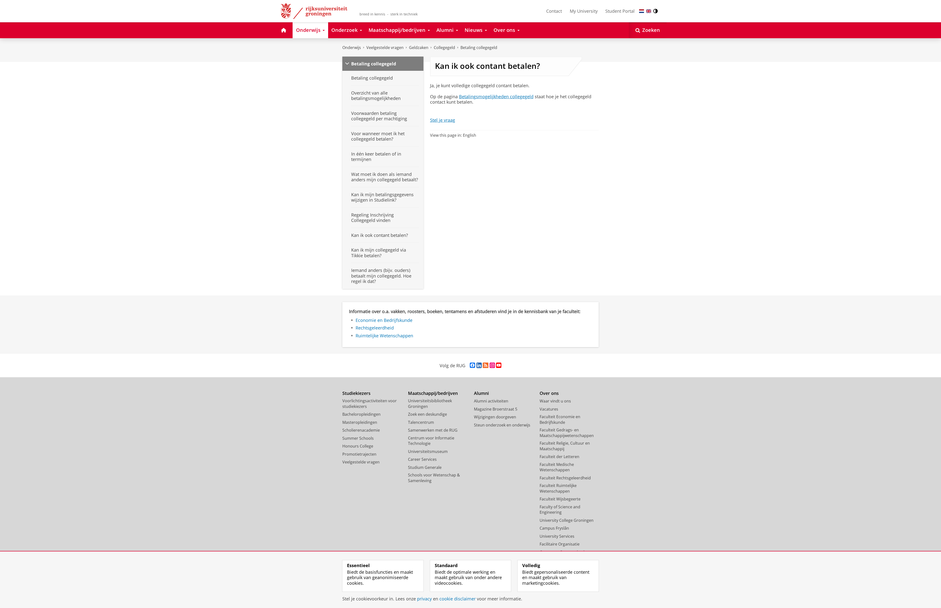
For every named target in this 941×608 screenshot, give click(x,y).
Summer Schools (358, 438)
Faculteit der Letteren (559, 456)
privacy (424, 599)
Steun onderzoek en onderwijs (502, 425)
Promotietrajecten (359, 454)
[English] (648, 11)
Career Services (422, 459)
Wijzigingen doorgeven (495, 417)
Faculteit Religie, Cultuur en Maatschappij (565, 445)
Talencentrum (421, 422)
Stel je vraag (442, 120)
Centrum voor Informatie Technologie (431, 440)
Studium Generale (425, 467)
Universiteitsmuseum (428, 451)
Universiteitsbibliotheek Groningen (430, 403)
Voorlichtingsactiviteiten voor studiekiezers (369, 403)
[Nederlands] (641, 11)
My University (584, 11)
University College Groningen (567, 520)
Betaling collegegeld (478, 47)
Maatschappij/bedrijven (433, 393)
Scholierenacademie (361, 430)
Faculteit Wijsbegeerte (560, 499)
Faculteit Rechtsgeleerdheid (565, 478)
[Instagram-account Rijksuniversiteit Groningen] (492, 365)
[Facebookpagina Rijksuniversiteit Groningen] (472, 365)
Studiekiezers (356, 393)
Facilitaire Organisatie (560, 544)
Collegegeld (444, 47)
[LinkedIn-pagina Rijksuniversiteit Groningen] (479, 365)
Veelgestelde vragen (385, 47)
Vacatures (549, 409)
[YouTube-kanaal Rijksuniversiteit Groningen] (498, 365)
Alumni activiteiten (491, 401)
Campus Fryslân (554, 528)
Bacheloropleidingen (361, 414)
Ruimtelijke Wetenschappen (384, 336)
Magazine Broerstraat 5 (495, 409)
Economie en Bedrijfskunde (384, 320)
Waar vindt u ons (555, 401)
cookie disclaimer (457, 599)
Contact (554, 11)
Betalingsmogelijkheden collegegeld (496, 96)
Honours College (357, 446)
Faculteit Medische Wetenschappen (557, 467)
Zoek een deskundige (427, 414)
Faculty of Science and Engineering (560, 509)
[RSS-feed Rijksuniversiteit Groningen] (485, 365)
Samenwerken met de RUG (433, 430)
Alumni (481, 393)
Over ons (549, 393)
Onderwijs (351, 47)
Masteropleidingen (359, 422)
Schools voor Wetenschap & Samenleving (434, 477)
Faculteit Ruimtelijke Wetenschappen (558, 488)
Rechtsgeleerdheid (375, 328)
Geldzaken (418, 47)
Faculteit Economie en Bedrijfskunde (560, 419)
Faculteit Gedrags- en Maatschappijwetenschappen (567, 432)
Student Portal (620, 11)
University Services (557, 536)
